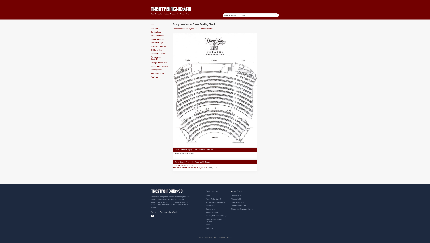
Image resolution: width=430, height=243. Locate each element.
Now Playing (155, 28)
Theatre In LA (236, 196)
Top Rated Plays (157, 43)
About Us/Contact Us (213, 199)
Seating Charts (156, 70)
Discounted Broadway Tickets (242, 209)
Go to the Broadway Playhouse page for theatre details (193, 29)
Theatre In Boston (237, 202)
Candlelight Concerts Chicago (216, 216)
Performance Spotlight (156, 58)
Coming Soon (156, 32)
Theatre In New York (238, 206)
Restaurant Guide (157, 73)
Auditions (154, 77)
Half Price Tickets (212, 213)
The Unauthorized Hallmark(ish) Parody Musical (190, 168)
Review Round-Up (157, 39)
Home (153, 25)
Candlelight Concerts (158, 54)
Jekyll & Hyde (178, 166)
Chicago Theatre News (159, 63)
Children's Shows (157, 50)
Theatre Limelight (166, 212)
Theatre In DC (236, 199)
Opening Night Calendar (159, 66)
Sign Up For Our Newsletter (215, 202)
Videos (208, 225)
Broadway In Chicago (158, 46)
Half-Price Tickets (157, 36)
